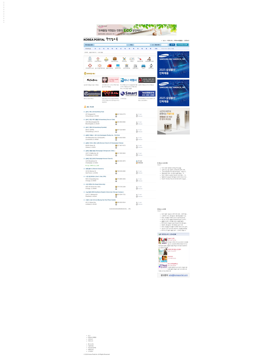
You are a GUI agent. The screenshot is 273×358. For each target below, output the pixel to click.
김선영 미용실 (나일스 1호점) (91, 85)
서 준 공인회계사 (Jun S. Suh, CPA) (96, 176)
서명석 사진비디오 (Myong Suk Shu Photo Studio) (101, 200)
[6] (118, 208)
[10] (125, 208)
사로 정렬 (100, 52)
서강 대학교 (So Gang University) (95, 184)
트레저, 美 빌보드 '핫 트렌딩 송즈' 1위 (172, 225)
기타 (156, 48)
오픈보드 (186, 40)
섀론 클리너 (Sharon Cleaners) (95, 168)
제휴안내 (90, 349)
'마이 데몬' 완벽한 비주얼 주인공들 (171, 168)
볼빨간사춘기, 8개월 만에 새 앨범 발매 (172, 221)
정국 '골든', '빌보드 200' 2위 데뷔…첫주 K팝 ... (175, 214)
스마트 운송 (123, 98)
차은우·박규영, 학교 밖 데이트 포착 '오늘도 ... (174, 179)
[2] (111, 208)
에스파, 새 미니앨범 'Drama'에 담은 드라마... (174, 219)
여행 (172, 48)
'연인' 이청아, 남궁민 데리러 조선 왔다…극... (174, 175)
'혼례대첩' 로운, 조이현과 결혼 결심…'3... (173, 173)
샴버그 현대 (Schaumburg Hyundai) (96, 127)
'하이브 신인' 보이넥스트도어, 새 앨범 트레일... (175, 228)
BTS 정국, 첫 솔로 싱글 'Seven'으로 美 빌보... (174, 223)
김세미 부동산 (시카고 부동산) (146, 85)
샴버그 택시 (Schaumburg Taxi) (95, 112)
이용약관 (90, 346)
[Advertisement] (173, 148)
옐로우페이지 (92, 52)
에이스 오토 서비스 (89, 98)
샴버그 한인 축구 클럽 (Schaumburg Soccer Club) (100, 119)
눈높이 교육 (171, 238)
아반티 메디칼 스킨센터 (174, 249)
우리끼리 (170, 256)
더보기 (159, 165)
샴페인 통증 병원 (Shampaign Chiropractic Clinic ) (100, 151)
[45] (129, 208)
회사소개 (90, 344)
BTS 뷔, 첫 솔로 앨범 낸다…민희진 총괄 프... (174, 230)
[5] (116, 208)
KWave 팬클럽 (92, 337)
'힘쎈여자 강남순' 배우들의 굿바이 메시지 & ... (174, 177)
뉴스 (164, 40)
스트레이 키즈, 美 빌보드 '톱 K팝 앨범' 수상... (174, 216)
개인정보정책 (92, 347)
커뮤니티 (169, 40)
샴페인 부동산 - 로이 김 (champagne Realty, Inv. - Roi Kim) (103, 135)
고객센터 (90, 351)
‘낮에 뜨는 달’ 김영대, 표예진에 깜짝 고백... (174, 170)
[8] (121, 208)
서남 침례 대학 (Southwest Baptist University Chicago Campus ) (105, 192)
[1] (110, 208)
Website (140, 163)
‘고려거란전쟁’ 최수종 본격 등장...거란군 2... (174, 171)
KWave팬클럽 (178, 40)
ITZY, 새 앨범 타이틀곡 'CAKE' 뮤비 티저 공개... (175, 226)
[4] (114, 208)
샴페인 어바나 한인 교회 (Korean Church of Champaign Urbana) (104, 143)
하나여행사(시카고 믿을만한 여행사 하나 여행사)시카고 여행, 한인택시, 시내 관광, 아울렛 (128, 86)
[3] (113, 208)
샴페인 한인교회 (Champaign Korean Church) (99, 158)
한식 (169, 48)
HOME (86, 52)
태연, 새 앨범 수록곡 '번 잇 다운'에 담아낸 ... (174, 217)
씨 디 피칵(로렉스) (173, 263)
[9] (123, 208)
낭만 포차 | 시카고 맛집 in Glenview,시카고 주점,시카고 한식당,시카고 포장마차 (110, 100)
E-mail (140, 161)
